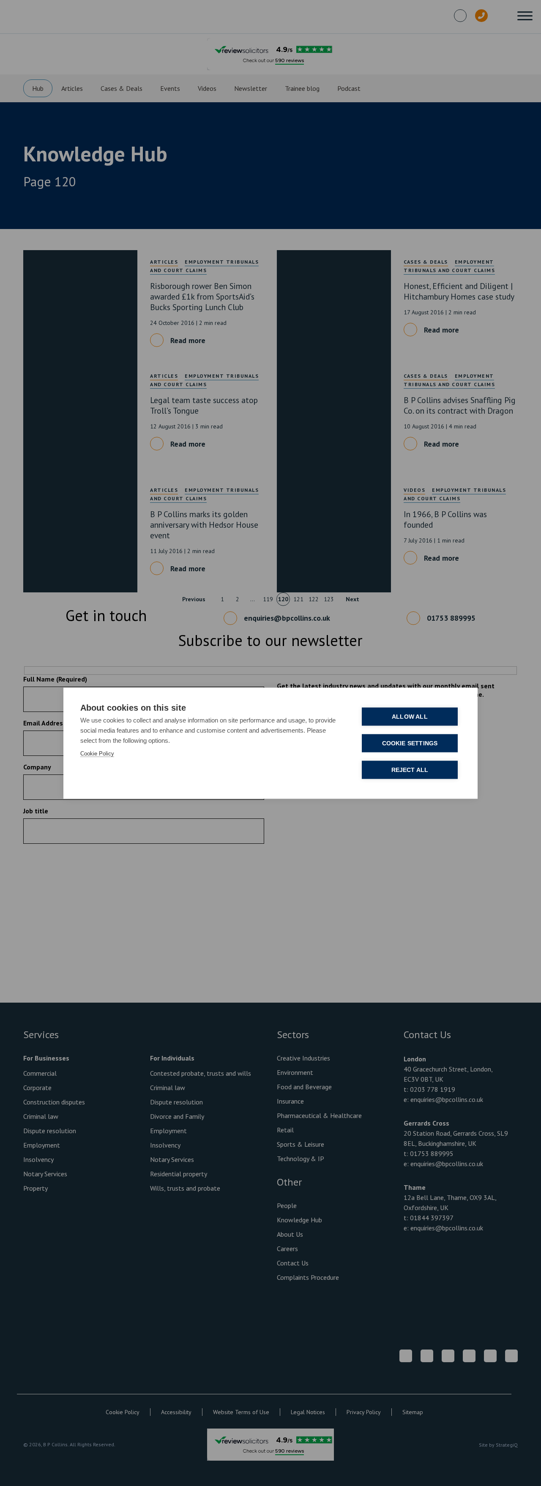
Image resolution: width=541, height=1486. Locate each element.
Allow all (410, 716)
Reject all (410, 769)
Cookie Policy (97, 753)
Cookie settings (410, 743)
